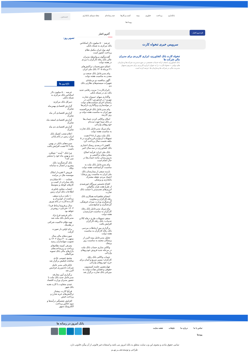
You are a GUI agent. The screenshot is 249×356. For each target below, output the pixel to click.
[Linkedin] (70, 331)
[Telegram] (78, 331)
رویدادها (129, 22)
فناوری (148, 15)
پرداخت (159, 15)
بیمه (138, 15)
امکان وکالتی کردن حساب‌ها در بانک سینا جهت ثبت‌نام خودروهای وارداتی (97, 122)
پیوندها (199, 335)
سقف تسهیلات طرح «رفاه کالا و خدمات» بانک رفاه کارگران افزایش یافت (96, 221)
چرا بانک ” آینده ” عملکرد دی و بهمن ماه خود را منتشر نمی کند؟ (60, 156)
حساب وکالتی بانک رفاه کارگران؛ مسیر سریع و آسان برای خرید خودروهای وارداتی (96, 260)
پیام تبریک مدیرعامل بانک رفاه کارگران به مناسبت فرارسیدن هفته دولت (97, 211)
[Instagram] (86, 331)
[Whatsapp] (62, 331)
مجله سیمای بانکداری (91, 15)
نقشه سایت (158, 328)
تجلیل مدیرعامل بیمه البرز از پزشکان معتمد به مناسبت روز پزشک (97, 240)
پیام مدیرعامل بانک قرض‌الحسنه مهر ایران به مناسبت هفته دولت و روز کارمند (96, 112)
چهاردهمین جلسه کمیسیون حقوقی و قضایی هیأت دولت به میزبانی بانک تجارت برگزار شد (97, 269)
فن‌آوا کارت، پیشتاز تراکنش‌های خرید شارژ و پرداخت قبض (62, 294)
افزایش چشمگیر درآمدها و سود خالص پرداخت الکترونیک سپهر (60, 304)
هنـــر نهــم (116, 349)
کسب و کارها (125, 15)
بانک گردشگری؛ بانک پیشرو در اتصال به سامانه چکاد (61, 165)
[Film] (54, 331)
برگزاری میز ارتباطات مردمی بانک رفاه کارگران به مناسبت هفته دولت (97, 231)
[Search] (48, 16)
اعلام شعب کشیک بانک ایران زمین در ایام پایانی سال (62, 136)
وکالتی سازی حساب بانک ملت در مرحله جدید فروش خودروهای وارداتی (96, 250)
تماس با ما (198, 328)
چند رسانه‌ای (110, 15)
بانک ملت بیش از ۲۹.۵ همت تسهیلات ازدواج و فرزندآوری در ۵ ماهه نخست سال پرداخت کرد (96, 138)
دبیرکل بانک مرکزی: (62, 102)
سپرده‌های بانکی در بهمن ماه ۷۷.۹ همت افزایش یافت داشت (60, 146)
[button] (47, 60)
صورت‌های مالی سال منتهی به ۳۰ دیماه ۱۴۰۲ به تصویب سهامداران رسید (61, 239)
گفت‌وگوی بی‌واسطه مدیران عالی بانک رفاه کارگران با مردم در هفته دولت (97, 59)
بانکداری (171, 15)
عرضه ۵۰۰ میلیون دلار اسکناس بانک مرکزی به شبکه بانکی (62, 95)
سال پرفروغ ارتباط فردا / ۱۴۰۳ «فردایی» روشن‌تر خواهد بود (61, 208)
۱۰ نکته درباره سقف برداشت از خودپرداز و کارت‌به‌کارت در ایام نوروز (61, 199)
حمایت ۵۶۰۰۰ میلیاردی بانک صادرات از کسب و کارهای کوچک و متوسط (62, 182)
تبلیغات (172, 328)
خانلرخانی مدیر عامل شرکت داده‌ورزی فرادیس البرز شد (61, 268)
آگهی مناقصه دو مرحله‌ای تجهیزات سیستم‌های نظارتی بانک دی (96, 83)
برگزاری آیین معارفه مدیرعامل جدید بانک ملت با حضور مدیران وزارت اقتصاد (60, 277)
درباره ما (184, 328)
